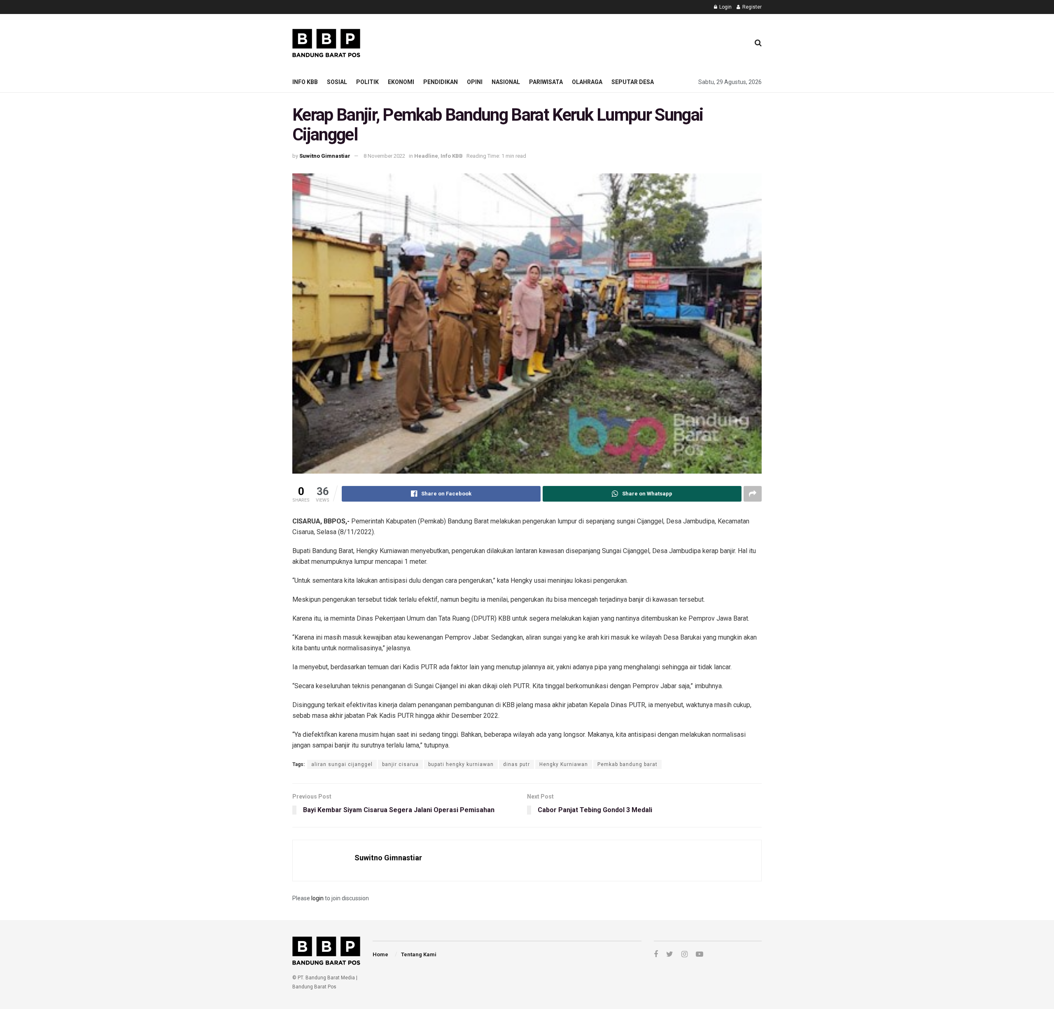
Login (725, 7)
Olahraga (587, 82)
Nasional (506, 82)
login (317, 898)
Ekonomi (401, 82)
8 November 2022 (384, 156)
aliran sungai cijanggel (342, 764)
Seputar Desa (632, 82)
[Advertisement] (593, 41)
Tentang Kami (418, 954)
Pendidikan (440, 82)
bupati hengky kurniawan (461, 764)
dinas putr (516, 764)
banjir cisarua (400, 764)
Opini (475, 82)
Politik (367, 82)
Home (380, 954)
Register (751, 7)
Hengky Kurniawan (563, 764)
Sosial (337, 82)
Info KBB (305, 82)
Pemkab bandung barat (627, 764)
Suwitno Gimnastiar (324, 156)
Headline (426, 156)
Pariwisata (546, 82)
